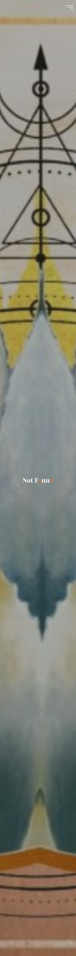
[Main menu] (69, 7)
